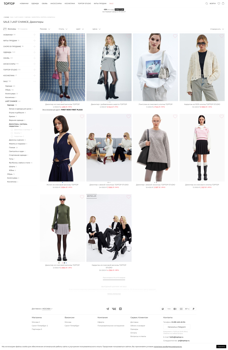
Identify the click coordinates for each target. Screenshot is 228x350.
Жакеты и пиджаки (17, 144)
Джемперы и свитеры (22, 130)
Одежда (35, 4)
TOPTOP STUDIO (10, 70)
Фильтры (12, 29)
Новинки (24, 4)
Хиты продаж (100, 4)
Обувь (45, 4)
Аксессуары (56, 4)
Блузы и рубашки (16, 113)
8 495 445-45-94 (178, 322)
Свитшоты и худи (16, 151)
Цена (95, 29)
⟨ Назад (6, 17)
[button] (47, 318)
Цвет (78, 29)
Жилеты (17, 133)
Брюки (12, 116)
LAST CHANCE (19, 17)
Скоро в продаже (12, 46)
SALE (11, 17)
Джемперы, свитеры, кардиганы (18, 125)
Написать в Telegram (177, 327)
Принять (221, 346)
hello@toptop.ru (176, 337)
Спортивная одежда (17, 155)
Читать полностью (114, 294)
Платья (12, 147)
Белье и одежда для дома (20, 109)
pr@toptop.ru (184, 341)
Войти (213, 4)
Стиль (61, 29)
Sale (111, 4)
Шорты (12, 166)
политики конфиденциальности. (168, 346)
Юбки (11, 170)
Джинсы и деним (16, 140)
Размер (43, 29)
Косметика (70, 4)
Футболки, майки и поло (19, 163)
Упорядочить (215, 29)
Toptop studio (84, 4)
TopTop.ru (9, 3)
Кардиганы (18, 136)
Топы (11, 159)
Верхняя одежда (16, 120)
